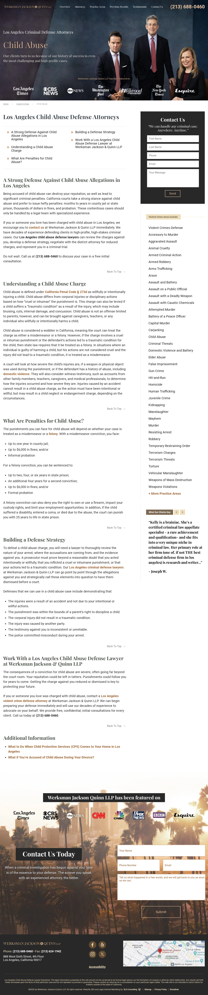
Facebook (92, 945)
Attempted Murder (162, 309)
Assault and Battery (163, 282)
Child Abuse (157, 337)
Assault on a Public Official (168, 289)
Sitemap (147, 989)
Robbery (154, 439)
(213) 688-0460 (187, 7)
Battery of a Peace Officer (167, 316)
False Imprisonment (163, 364)
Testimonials (140, 6)
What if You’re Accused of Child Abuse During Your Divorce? (51, 757)
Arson (153, 275)
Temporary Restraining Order (169, 446)
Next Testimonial (182, 512)
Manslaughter (159, 412)
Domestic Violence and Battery (171, 350)
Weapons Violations (163, 487)
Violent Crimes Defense (166, 228)
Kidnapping (157, 405)
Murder (154, 425)
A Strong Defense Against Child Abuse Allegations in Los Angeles (34, 135)
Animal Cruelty (159, 248)
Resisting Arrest (160, 432)
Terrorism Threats (162, 459)
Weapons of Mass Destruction (170, 480)
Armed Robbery (160, 262)
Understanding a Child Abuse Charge (32, 149)
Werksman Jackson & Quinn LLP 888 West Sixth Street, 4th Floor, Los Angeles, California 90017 (164, 953)
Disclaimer (174, 989)
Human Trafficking (162, 391)
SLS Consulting (130, 989)
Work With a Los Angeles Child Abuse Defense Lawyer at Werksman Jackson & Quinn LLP (98, 143)
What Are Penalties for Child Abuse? (31, 160)
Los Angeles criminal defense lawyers (96, 567)
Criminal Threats (161, 344)
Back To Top (114, 271)
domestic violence (16, 374)
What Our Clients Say (159, 512)
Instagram (92, 954)
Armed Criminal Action (165, 255)
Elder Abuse (157, 357)
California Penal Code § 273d (66, 292)
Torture (154, 466)
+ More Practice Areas (165, 493)
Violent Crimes (22, 104)
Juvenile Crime (159, 398)
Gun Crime (156, 371)
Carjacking (156, 330)
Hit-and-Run (157, 378)
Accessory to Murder (163, 235)
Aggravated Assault (163, 241)
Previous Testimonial (176, 512)
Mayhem (155, 419)
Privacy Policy (161, 989)
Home (5, 104)
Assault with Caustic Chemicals (171, 303)
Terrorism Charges (162, 453)
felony (53, 434)
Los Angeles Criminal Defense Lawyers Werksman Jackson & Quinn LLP (27, 5)
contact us (36, 227)
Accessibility (97, 967)
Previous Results (119, 6)
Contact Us (157, 6)
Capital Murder (159, 323)
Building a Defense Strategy (95, 132)
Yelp (102, 945)
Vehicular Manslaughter (166, 473)
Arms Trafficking (160, 269)
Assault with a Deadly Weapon (170, 296)
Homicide (155, 384)
